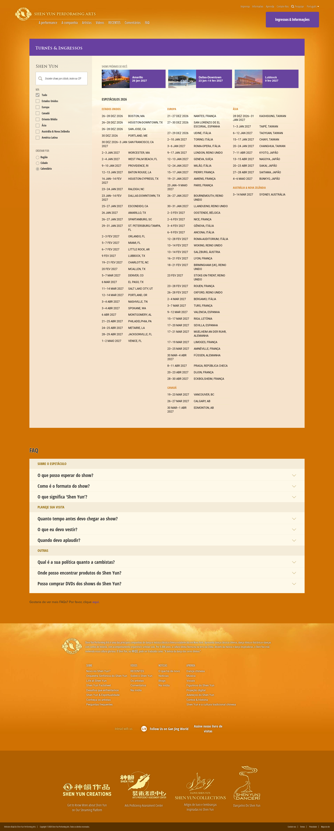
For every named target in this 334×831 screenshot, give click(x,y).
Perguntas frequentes (99, 704)
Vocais (190, 680)
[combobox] (62, 78)
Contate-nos (283, 6)
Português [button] (312, 6)
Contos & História (197, 699)
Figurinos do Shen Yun (200, 685)
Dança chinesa (195, 671)
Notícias (162, 665)
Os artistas (137, 680)
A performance (48, 22)
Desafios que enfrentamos (102, 690)
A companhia (70, 22)
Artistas (87, 22)
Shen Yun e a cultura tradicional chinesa (211, 704)
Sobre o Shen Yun (141, 676)
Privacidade (313, 827)
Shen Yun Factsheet (98, 685)
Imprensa (245, 6)
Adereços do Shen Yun (200, 695)
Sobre (89, 665)
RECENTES (114, 22)
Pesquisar (299, 6)
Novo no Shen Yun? (98, 671)
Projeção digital (196, 690)
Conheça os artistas (98, 699)
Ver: (37, 90)
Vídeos (100, 22)
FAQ (147, 22)
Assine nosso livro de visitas (208, 728)
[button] (167, 475)
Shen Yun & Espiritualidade (103, 695)
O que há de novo (169, 671)
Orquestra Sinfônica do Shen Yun (106, 676)
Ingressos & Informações (292, 19)
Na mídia (136, 690)
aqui (95, 602)
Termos (302, 827)
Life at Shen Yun (96, 680)
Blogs (161, 680)
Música (191, 676)
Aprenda (270, 6)
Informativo (257, 6)
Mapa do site (325, 827)
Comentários (133, 22)
